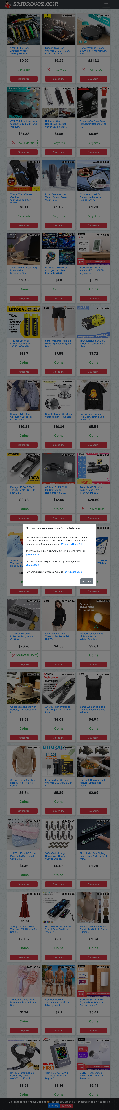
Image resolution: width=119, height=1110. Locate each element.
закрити (86, 581)
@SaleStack (32, 564)
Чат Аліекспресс (72, 571)
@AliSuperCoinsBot (71, 544)
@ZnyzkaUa (32, 554)
